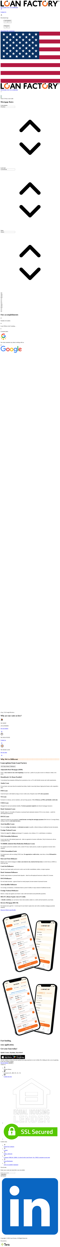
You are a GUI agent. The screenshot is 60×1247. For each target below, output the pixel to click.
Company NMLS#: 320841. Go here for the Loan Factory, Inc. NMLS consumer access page (27, 1157)
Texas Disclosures (8, 1161)
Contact (6, 1150)
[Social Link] (30, 1235)
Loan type (3, 168)
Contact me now (8, 1076)
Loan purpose (4, 105)
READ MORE (4, 1063)
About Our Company (9, 1146)
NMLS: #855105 (8, 1154)
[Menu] (1, 91)
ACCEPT (11, 1063)
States (2, 230)
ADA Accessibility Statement (11, 1164)
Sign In (2, 31)
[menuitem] (8, 21)
